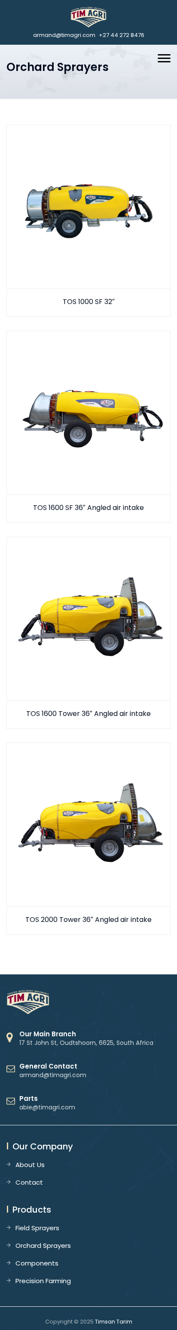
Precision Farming (43, 1280)
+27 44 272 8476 (121, 35)
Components (36, 1263)
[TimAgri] (88, 17)
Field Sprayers (37, 1227)
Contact (29, 1182)
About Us (30, 1164)
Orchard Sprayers (43, 1245)
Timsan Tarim (113, 1322)
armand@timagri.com (64, 35)
